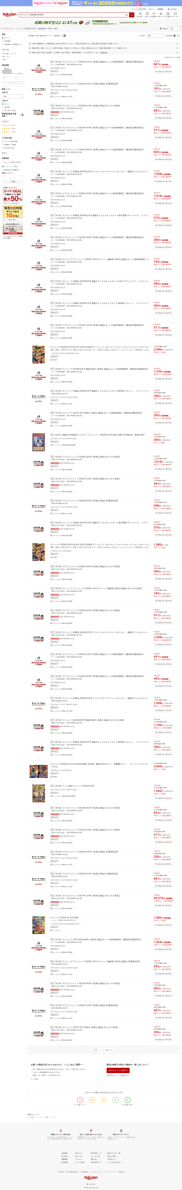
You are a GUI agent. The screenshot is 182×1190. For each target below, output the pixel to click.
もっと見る (34, 1079)
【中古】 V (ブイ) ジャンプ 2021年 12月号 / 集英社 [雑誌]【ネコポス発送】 (87, 830)
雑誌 (46, 1117)
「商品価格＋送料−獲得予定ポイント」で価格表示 (44, 36)
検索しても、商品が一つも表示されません (47, 1075)
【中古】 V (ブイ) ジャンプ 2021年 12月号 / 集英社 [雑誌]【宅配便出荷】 (86, 1005)
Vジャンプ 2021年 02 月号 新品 (64, 918)
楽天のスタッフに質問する (118, 1070)
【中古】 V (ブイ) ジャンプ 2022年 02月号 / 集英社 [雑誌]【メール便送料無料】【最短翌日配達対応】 (99, 193)
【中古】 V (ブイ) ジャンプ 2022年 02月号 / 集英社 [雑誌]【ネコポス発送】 (87, 457)
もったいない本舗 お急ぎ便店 (62, 118)
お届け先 (5, 92)
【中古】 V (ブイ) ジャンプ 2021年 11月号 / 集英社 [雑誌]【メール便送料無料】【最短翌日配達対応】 (99, 654)
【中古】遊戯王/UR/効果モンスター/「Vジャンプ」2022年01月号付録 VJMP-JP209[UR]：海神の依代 (99, 435)
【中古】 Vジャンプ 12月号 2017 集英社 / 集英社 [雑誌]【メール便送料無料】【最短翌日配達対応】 (98, 413)
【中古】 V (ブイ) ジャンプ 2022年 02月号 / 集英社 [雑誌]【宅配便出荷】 (86, 501)
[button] (173, 9)
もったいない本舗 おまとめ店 (62, 96)
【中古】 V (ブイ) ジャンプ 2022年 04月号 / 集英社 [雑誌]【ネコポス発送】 (87, 610)
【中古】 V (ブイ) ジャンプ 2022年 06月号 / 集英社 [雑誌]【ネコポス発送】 (87, 808)
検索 (13, 83)
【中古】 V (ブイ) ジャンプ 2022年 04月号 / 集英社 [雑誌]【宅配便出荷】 (86, 874)
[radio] (3, 38)
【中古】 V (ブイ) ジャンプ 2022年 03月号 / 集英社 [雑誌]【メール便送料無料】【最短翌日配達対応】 (99, 237)
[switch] (22, 115)
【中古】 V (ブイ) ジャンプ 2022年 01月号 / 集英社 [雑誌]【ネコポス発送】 (87, 106)
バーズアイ (56, 930)
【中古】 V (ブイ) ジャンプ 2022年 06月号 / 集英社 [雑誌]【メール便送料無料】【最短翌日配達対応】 (99, 150)
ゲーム (53, 1117)
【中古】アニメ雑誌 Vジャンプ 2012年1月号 (74, 786)
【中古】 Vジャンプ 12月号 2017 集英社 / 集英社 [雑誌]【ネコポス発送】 (86, 1027)
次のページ (109, 1050)
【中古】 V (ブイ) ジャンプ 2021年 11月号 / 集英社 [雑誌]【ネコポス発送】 (87, 479)
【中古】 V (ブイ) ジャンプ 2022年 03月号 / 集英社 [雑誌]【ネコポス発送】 (87, 566)
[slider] (2, 74)
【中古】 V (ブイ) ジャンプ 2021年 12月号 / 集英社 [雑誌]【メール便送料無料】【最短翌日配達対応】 (99, 325)
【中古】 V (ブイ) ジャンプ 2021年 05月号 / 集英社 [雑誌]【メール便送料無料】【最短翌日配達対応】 (99, 676)
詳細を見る (104, 52)
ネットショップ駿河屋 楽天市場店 (64, 445)
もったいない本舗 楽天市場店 (62, 74)
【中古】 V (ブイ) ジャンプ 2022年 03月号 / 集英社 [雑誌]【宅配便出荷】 (86, 852)
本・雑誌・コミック (35, 1117)
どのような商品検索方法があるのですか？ (47, 1072)
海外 (9, 89)
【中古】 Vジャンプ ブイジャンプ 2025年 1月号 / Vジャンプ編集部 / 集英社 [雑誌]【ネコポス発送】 (98, 588)
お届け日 (5, 101)
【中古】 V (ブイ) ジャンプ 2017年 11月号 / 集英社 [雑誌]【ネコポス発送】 (87, 896)
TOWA (55, 360)
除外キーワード (7, 173)
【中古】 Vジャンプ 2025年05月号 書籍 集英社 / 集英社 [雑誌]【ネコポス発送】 (89, 720)
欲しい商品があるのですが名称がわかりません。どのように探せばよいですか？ (59, 1069)
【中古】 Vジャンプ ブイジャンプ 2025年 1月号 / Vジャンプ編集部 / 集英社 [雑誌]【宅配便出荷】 (97, 961)
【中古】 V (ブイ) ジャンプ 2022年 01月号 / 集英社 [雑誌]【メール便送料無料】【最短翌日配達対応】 (99, 62)
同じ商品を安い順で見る (163, 72)
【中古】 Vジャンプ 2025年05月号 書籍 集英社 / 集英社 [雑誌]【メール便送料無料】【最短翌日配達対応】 (101, 369)
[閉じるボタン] (177, 44)
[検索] (131, 14)
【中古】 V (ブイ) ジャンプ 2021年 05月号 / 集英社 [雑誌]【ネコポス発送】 (87, 983)
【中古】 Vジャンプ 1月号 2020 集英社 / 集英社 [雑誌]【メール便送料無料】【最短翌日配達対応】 (98, 939)
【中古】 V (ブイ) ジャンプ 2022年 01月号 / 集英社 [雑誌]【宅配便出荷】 (86, 84)
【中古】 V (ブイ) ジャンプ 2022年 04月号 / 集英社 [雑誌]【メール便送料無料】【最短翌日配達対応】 (99, 128)
